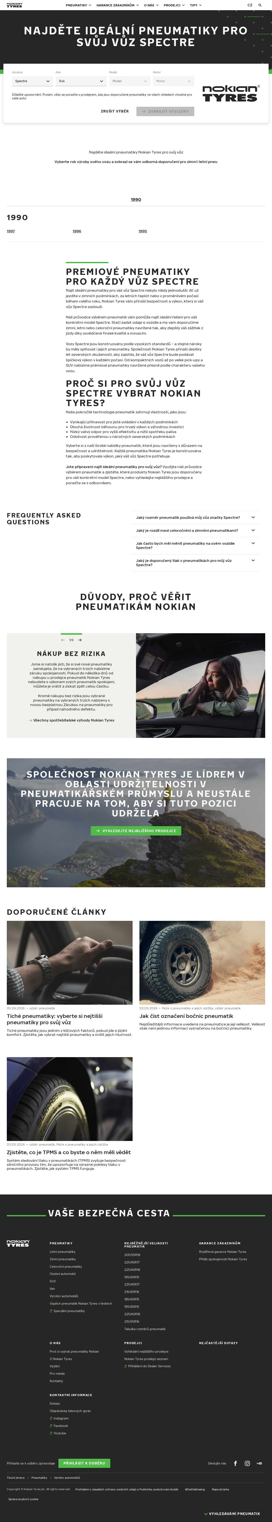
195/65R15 (131, 1277)
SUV (53, 1281)
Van (52, 1288)
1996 (77, 231)
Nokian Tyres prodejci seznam (146, 1359)
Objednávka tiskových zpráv (70, 1411)
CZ (250, 5)
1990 (136, 199)
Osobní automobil (62, 1274)
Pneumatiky (76, 5)
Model (113, 72)
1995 (143, 231)
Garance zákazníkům (115, 5)
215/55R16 (131, 1321)
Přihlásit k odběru (84, 1463)
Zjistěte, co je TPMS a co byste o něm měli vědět (69, 1152)
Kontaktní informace (71, 1395)
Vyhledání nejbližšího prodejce (146, 1351)
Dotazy (55, 1403)
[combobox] (32, 81)
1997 (11, 231)
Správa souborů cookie (23, 1499)
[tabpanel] (103, 93)
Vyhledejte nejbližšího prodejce (139, 831)
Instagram (61, 1418)
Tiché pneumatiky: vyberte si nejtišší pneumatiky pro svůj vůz (54, 1019)
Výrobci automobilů (64, 1296)
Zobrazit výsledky (168, 111)
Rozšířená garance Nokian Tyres (222, 1251)
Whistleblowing (195, 1489)
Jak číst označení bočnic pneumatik (186, 1016)
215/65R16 (131, 1292)
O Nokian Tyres (61, 1359)
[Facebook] (235, 1463)
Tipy (193, 5)
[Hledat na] (260, 5)
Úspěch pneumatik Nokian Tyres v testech (81, 1303)
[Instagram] (247, 1463)
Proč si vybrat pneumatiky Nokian (74, 1351)
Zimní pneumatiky (63, 1259)
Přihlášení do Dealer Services (149, 1366)
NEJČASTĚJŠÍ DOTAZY (218, 1343)
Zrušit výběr (115, 111)
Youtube (60, 1433)
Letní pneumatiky (62, 1251)
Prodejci (172, 5)
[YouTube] (259, 1463)
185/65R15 (131, 1299)
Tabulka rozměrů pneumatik (145, 1329)
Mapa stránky (220, 1489)
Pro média (57, 1373)
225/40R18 (132, 1270)
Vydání (55, 1366)
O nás (149, 5)
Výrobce (17, 72)
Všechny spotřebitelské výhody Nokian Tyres (73, 720)
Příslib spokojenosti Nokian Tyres (223, 1259)
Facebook (61, 1426)
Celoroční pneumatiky (66, 1266)
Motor (157, 72)
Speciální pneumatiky (69, 1311)
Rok (58, 72)
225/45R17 (132, 1262)
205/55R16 (132, 1255)
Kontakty (56, 1381)
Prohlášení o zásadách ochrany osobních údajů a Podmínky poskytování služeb (126, 1489)
